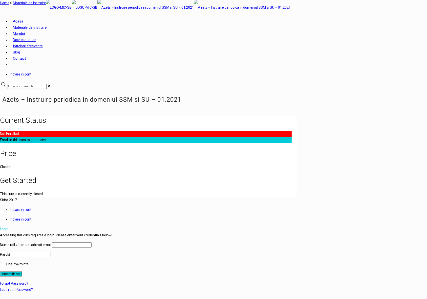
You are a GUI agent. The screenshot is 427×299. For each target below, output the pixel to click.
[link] (48, 86)
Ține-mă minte (17, 264)
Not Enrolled (9, 134)
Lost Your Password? (16, 290)
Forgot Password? (14, 283)
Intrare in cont (20, 74)
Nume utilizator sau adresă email (25, 245)
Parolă (5, 254)
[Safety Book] (168, 7)
